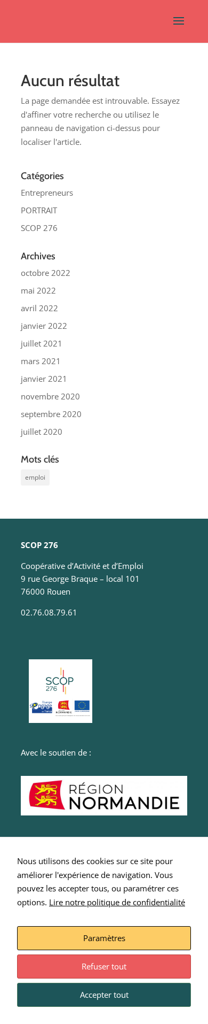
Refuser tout (104, 966)
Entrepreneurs (47, 192)
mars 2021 (41, 361)
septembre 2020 (51, 414)
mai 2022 (38, 290)
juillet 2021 (41, 343)
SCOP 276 (39, 227)
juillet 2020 (41, 431)
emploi (35, 477)
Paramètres (104, 938)
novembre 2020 (50, 396)
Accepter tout (104, 994)
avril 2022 (39, 308)
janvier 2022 (44, 325)
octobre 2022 (45, 272)
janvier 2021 (44, 378)
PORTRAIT (39, 210)
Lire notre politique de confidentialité (117, 902)
